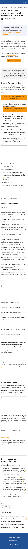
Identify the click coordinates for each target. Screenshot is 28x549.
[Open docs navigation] (26, 2)
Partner (10, 7)
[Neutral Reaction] (6, 506)
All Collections (4, 7)
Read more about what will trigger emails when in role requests (14, 97)
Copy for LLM (21, 19)
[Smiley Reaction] (9, 506)
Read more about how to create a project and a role (15, 109)
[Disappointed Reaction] (2, 506)
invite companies (11, 55)
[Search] (23, 2)
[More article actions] (26, 19)
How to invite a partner (14, 60)
